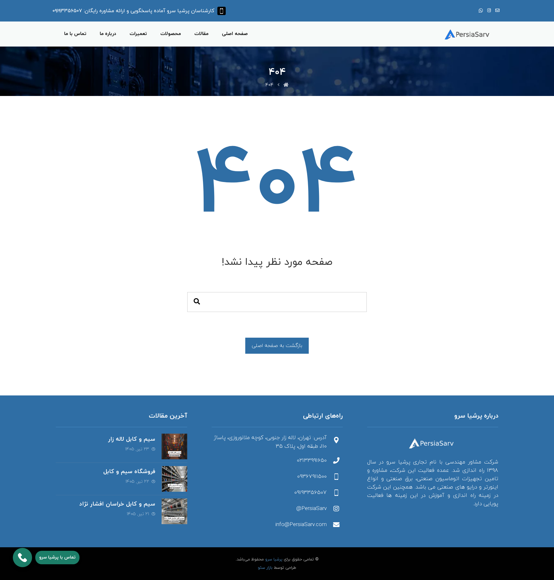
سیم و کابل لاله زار (131, 439)
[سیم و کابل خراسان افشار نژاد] (174, 511)
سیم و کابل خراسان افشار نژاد (117, 504)
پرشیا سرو (273, 559)
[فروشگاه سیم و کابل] (174, 479)
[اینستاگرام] (489, 10)
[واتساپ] (480, 10)
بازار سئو (265, 568)
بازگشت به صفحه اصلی (277, 345)
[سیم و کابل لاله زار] (174, 446)
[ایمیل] (497, 10)
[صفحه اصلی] (286, 85)
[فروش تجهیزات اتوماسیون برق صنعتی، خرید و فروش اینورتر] (468, 34)
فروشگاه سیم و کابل (129, 472)
